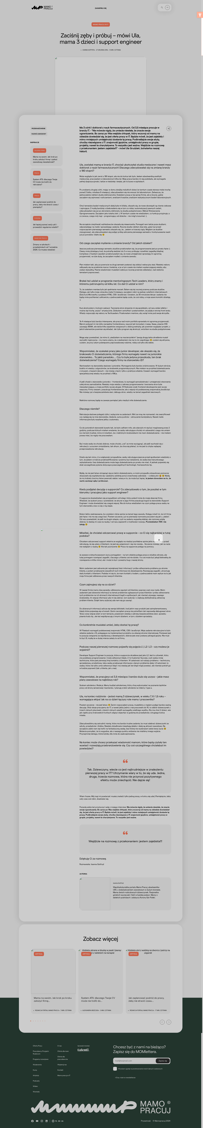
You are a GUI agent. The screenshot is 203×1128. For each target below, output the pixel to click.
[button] (200, 15)
